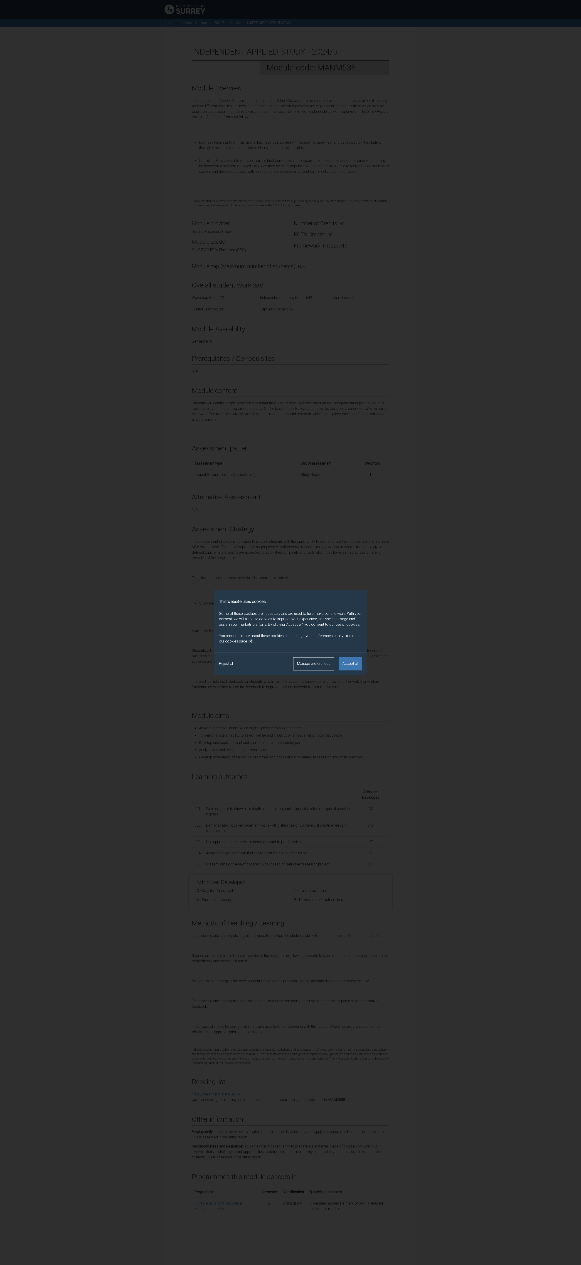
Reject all (226, 663)
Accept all (350, 663)
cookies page (236, 641)
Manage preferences (313, 663)
